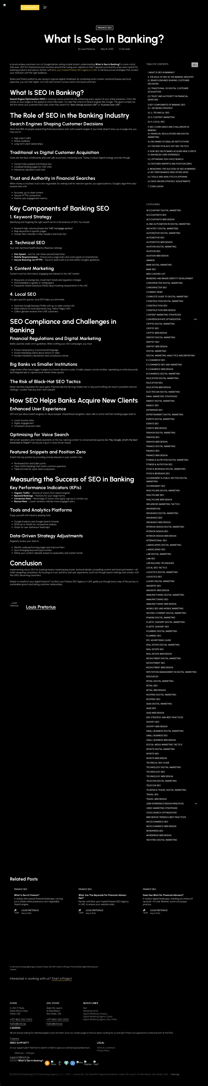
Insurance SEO (154, 517)
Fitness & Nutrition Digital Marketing (167, 460)
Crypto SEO (152, 328)
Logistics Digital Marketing (162, 572)
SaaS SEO (151, 708)
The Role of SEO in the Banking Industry (172, 77)
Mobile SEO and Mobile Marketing (165, 608)
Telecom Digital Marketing (161, 781)
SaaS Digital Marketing (159, 703)
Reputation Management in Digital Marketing (171, 672)
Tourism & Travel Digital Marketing (166, 790)
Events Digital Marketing (160, 419)
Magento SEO (153, 586)
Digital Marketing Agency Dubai (97, 1016)
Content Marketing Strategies (163, 314)
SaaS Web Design (155, 713)
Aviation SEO (153, 251)
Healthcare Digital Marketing (163, 490)
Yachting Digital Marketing (161, 840)
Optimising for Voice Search (167, 159)
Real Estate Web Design (159, 654)
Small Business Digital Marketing (165, 731)
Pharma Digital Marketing (160, 617)
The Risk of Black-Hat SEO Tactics (170, 146)
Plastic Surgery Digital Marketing (165, 622)
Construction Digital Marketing (164, 301)
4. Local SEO (158, 122)
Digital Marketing (156, 351)
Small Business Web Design (161, 740)
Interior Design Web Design (161, 536)
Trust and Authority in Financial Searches (168, 98)
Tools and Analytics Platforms (169, 177)
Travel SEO (152, 794)
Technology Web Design (159, 776)
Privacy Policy (103, 1050)
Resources (152, 676)
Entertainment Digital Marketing (164, 414)
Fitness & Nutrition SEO (159, 464)
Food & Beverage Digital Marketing (166, 469)
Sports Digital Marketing (160, 749)
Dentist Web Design (156, 346)
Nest (85, 1008)
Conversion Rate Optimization (171, 319)
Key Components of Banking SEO (167, 104)
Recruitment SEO (155, 663)
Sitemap (175, 1074)
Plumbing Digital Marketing (161, 631)
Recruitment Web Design (159, 667)
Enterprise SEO (154, 410)
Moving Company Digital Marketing (166, 613)
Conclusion (156, 186)
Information (153, 508)
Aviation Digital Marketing (161, 246)
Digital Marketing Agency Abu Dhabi (100, 1019)
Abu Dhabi (52, 1003)
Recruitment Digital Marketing (163, 658)
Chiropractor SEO (156, 287)
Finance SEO (104, 27)
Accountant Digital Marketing (163, 210)
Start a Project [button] (62, 978)
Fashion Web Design (157, 441)
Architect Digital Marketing (162, 228)
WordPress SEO (154, 831)
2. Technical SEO (160, 112)
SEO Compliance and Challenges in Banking (168, 129)
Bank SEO (151, 269)
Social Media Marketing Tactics (164, 744)
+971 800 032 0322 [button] (21, 1019)
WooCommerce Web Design (161, 826)
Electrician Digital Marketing (163, 392)
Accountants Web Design (160, 219)
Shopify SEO (152, 722)
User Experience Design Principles (171, 803)
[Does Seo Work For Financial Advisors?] (168, 902)
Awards (150, 260)
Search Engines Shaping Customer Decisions (168, 82)
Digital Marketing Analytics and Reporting (170, 355)
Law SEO (150, 558)
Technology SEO (155, 772)
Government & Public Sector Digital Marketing (166, 480)
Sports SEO (152, 753)
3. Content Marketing (163, 117)
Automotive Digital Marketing (163, 233)
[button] (45, 7)
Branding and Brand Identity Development (169, 278)
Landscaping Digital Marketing (163, 545)
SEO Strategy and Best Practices (164, 717)
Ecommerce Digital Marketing (163, 373)
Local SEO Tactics (156, 567)
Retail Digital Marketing (160, 681)
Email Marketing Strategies (161, 396)
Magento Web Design (157, 590)
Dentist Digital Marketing (160, 337)
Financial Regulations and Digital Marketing (168, 135)
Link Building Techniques (160, 563)
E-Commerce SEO (155, 360)
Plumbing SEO (153, 635)
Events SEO (152, 423)
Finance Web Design (157, 455)
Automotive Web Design (159, 242)
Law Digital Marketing (158, 554)
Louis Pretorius (88, 49)
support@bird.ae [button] (20, 1057)
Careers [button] (14, 1038)
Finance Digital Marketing (160, 446)
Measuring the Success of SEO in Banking (173, 169)
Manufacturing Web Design (161, 604)
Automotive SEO (155, 237)
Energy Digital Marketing (160, 401)
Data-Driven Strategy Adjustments (170, 181)
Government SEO (155, 486)
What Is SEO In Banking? (162, 72)
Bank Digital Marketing (159, 265)
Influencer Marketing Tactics (163, 504)
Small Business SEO (157, 735)
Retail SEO (152, 685)
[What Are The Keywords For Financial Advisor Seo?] (103, 902)
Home (13, 1060)
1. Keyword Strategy (162, 108)
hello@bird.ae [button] (18, 1023)
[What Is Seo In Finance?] (39, 902)
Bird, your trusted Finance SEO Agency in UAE (74, 70)
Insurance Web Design (158, 522)
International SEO (156, 540)
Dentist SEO (152, 342)
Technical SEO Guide (157, 762)
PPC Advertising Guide (158, 640)
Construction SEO (156, 305)
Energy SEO (152, 405)
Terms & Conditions (106, 1047)
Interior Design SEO (157, 531)
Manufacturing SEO (157, 599)
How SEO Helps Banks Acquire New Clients (173, 151)
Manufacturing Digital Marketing (165, 595)
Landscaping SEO (155, 549)
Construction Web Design (160, 310)
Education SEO (154, 383)
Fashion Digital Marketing (160, 432)
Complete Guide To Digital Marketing (167, 296)
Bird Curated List (155, 274)
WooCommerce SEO (157, 821)
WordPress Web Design (158, 835)
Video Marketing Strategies (161, 808)
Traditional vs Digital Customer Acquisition (168, 90)
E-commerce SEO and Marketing (164, 364)
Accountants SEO (156, 215)
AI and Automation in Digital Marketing (168, 224)
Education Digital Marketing (162, 378)
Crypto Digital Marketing (160, 324)
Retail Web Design (156, 690)
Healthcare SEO (155, 495)
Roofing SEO (153, 699)
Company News (154, 292)
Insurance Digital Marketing (162, 513)
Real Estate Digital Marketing (163, 645)
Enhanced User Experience (165, 154)
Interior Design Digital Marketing (165, 527)
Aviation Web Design (157, 255)
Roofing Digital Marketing (161, 694)
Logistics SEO (154, 576)
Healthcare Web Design (159, 499)
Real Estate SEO (155, 649)
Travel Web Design (156, 799)
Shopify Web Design (156, 726)
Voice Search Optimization (161, 812)
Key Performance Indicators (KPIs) (169, 172)
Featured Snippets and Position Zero (171, 163)
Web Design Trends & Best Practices (166, 817)
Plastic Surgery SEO (157, 626)
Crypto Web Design (156, 333)
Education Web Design (158, 387)
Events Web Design (156, 428)
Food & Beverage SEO (158, 473)
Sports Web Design (156, 758)
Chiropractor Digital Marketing (164, 283)
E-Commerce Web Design (159, 369)
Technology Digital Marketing (163, 767)
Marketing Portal (90, 1011)
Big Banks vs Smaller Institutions (170, 141)
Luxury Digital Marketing (160, 581)
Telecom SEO (153, 785)
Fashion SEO (152, 437)
